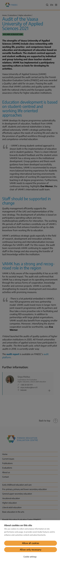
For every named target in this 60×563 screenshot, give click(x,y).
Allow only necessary (30, 549)
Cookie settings (30, 556)
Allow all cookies (30, 543)
